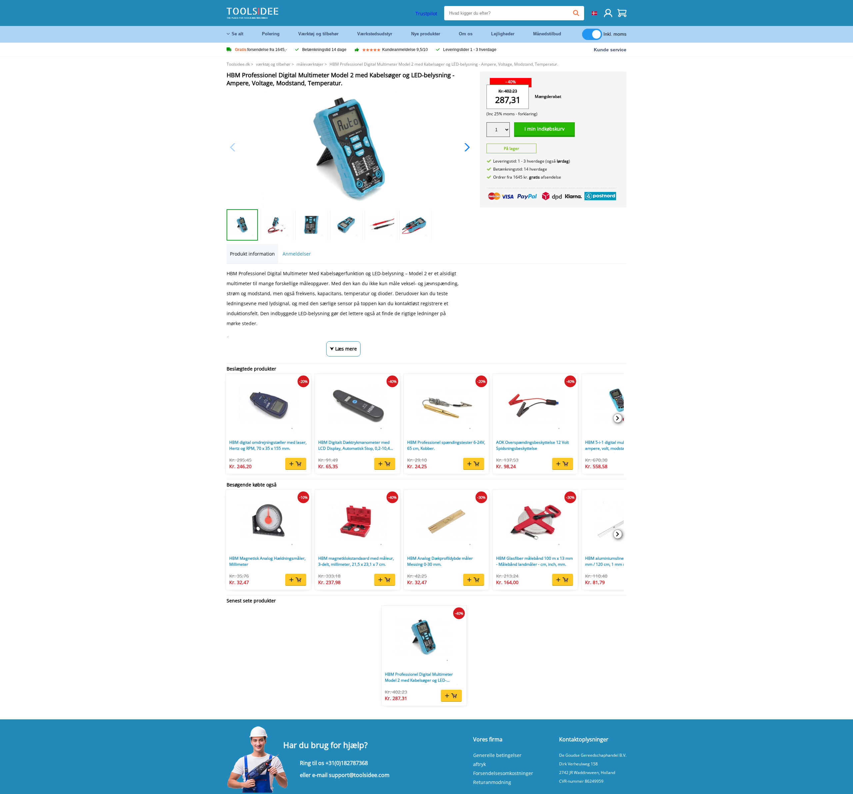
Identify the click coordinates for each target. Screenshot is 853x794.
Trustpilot (426, 13)
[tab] (252, 254)
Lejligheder (502, 33)
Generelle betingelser (497, 755)
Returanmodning (492, 782)
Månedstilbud (547, 33)
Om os (465, 33)
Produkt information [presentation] (252, 254)
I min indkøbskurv (544, 129)
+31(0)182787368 (347, 763)
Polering (271, 33)
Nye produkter (425, 33)
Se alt (237, 33)
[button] (465, 147)
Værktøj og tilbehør (318, 33)
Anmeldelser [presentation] (297, 254)
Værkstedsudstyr (374, 33)
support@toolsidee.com (359, 775)
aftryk (479, 764)
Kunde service (610, 49)
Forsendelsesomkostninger (503, 773)
